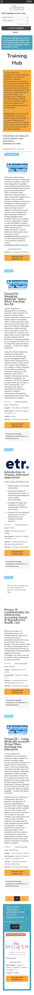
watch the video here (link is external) (16, 344)
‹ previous (12, 898)
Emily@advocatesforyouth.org (16, 245)
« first (7, 898)
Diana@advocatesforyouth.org (16, 236)
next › (22, 898)
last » (26, 898)
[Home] (17, 8)
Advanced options (24, 24)
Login (29, 1)
